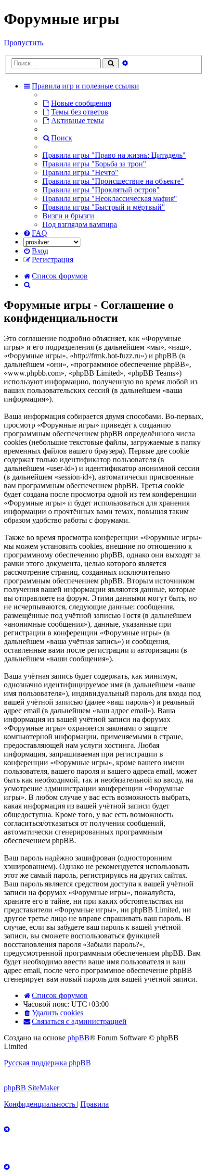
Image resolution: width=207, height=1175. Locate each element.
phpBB (78, 1038)
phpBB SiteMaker (31, 1088)
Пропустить (23, 42)
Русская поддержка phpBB (47, 1063)
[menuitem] (76, 103)
